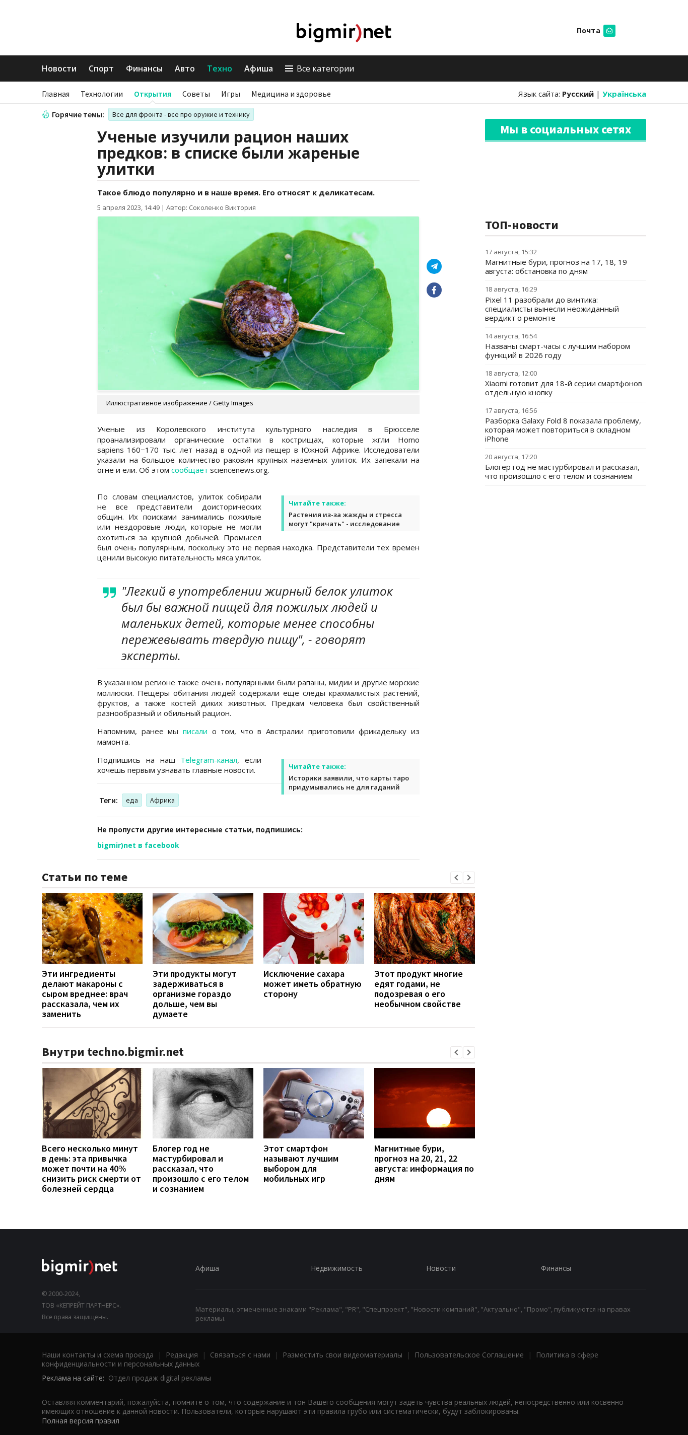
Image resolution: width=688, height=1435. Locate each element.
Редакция (182, 1354)
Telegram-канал (208, 760)
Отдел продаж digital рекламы (159, 1378)
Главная (56, 94)
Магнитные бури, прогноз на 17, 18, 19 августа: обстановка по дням (556, 266)
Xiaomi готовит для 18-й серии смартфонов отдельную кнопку (563, 387)
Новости (59, 68)
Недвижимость (337, 1268)
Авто (185, 68)
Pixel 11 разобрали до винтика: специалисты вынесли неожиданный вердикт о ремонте (552, 309)
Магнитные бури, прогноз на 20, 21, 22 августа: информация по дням (424, 1163)
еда (132, 800)
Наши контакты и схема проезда (98, 1354)
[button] (456, 878)
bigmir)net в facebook (138, 845)
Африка (162, 800)
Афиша (258, 68)
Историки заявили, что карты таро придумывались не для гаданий (349, 782)
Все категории (325, 68)
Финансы (144, 68)
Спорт (101, 68)
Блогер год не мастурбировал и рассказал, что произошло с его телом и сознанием (201, 1168)
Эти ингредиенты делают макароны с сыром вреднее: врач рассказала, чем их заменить (85, 994)
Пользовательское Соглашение (469, 1354)
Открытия (152, 94)
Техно (219, 68)
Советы (196, 94)
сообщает (189, 470)
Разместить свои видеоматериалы (342, 1354)
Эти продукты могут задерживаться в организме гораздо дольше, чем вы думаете (195, 994)
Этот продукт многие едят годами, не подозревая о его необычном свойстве (418, 989)
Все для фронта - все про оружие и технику (181, 114)
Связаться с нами (240, 1354)
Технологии (102, 94)
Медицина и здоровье (291, 94)
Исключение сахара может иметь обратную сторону (312, 983)
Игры (230, 94)
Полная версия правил (80, 1420)
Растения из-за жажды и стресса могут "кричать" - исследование (345, 519)
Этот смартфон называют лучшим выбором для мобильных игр (300, 1163)
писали (195, 731)
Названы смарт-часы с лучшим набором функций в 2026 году (557, 350)
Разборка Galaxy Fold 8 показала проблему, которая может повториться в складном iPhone (563, 429)
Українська (624, 94)
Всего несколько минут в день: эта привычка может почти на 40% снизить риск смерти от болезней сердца (91, 1168)
